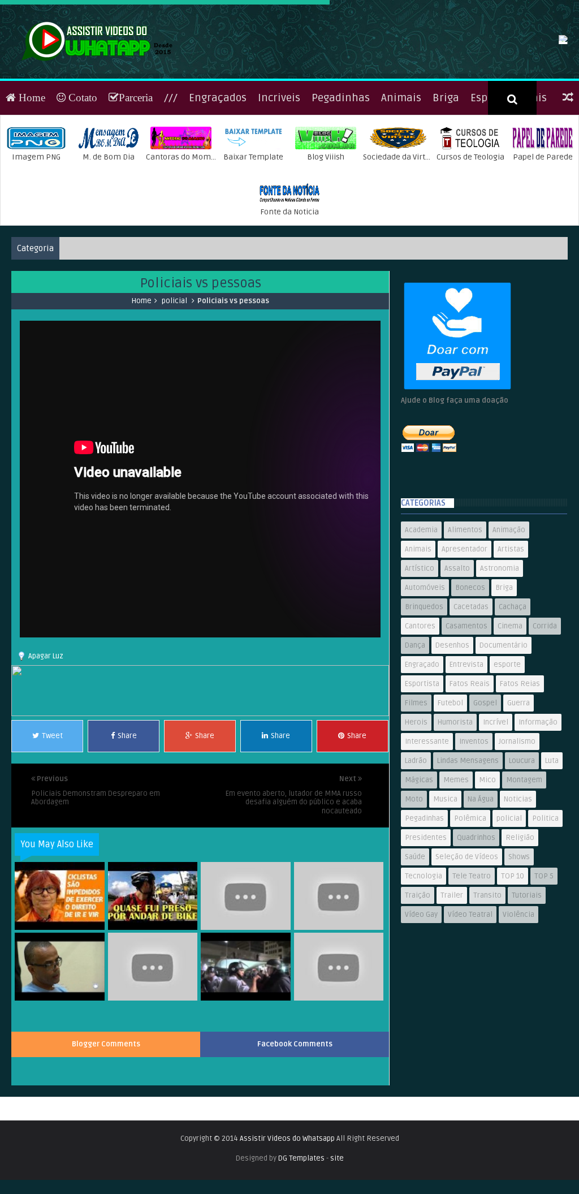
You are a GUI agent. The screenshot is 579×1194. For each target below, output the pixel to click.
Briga (446, 158)
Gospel (485, 763)
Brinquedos (424, 667)
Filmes (416, 763)
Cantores (420, 686)
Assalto (457, 628)
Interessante (427, 802)
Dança (415, 705)
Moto (414, 859)
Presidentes (426, 898)
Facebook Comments (294, 1104)
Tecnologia (423, 936)
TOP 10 (512, 936)
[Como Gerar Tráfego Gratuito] (199, 774)
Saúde (415, 917)
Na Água (481, 859)
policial (174, 361)
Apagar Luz (45, 716)
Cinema (510, 686)
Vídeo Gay (421, 975)
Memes (456, 840)
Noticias (518, 859)
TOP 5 (544, 936)
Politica (545, 878)
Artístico (419, 628)
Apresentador (464, 609)
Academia (421, 590)
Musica (445, 859)
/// (171, 158)
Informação (538, 782)
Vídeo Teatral (470, 975)
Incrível (495, 782)
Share (127, 796)
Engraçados (218, 158)
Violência (518, 975)
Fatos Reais (470, 744)
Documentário (503, 705)
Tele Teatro (471, 936)
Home (30, 158)
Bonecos (470, 648)
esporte (507, 725)
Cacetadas (471, 667)
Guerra (518, 763)
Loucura (522, 821)
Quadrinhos (476, 898)
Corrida (545, 686)
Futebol (450, 763)
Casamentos (466, 686)
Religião (519, 898)
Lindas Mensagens (468, 821)
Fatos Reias (520, 744)
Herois (416, 782)
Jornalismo (517, 802)
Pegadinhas (341, 158)
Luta (552, 821)
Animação (508, 590)
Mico (487, 840)
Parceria (136, 158)
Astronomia (499, 628)
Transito (487, 955)
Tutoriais (527, 955)
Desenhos (452, 705)
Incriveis (279, 158)
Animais (401, 158)
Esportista (422, 744)
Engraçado (422, 725)
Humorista (455, 782)
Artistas (511, 609)
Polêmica (470, 878)
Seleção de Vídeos (466, 917)
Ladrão (416, 821)
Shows (519, 917)
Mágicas (419, 840)
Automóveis (425, 648)
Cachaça (512, 667)
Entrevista (466, 725)
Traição (417, 955)
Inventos (474, 802)
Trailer (451, 955)
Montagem (524, 840)
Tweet (52, 796)
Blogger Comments (106, 1104)
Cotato (81, 158)
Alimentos (465, 590)
